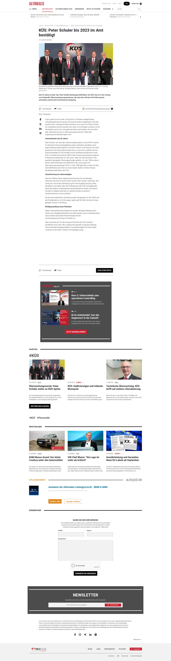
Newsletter (106, 3)
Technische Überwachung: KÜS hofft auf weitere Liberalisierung (123, 387)
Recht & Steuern (93, 9)
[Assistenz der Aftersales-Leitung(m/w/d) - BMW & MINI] (34, 490)
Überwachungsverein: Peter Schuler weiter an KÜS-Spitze (44, 387)
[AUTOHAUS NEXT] (51, 286)
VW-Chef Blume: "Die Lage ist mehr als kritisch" (83, 459)
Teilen (59, 109)
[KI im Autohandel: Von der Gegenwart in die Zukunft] (55, 317)
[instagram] (80, 634)
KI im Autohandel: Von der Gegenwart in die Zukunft (85, 316)
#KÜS (34, 355)
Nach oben (136, 639)
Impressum (111, 656)
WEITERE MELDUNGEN (40, 406)
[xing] (85, 634)
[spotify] (96, 634)
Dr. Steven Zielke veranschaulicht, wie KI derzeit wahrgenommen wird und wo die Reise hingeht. (85, 322)
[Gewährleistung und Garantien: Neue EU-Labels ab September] (124, 441)
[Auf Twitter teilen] (40, 124)
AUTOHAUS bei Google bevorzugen (97, 109)
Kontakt (122, 649)
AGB (118, 656)
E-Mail (60, 530)
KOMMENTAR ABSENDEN (85, 573)
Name (89, 530)
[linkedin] (90, 634)
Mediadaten (109, 649)
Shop (114, 3)
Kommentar (62, 539)
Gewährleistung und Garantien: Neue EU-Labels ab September (122, 459)
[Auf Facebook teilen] (40, 119)
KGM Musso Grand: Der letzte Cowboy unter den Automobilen (46, 459)
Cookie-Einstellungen (136, 656)
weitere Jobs (55, 501)
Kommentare (46, 109)
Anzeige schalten (73, 501)
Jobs (119, 3)
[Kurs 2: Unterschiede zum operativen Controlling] (55, 297)
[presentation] (140, 17)
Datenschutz (125, 656)
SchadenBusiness (62, 26)
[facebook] (75, 634)
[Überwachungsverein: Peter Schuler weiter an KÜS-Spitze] (47, 370)
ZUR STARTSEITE (104, 270)
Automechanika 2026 (63, 9)
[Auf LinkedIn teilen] (40, 128)
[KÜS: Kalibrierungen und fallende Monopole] (85, 370)
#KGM (39, 453)
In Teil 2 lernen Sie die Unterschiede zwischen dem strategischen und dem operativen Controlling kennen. (87, 303)
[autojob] (134, 480)
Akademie (107, 9)
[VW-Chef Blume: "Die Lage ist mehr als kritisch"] (85, 441)
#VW (77, 453)
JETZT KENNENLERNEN (75, 332)
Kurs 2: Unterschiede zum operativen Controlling (85, 297)
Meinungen (79, 9)
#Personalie (43, 417)
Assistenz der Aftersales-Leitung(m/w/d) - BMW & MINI (77, 487)
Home (41, 26)
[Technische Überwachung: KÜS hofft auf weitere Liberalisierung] (124, 370)
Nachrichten (47, 9)
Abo (126, 3)
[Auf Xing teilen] (40, 133)
